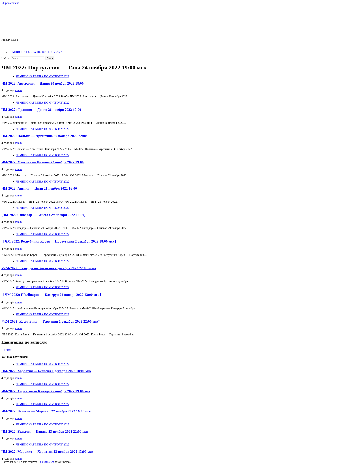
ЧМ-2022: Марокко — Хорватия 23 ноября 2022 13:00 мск (47, 451)
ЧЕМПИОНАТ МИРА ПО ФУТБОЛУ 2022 (35, 51)
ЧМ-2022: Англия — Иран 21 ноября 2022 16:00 (39, 188)
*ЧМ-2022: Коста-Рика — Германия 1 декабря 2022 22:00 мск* (50, 321)
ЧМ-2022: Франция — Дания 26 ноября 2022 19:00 (41, 110)
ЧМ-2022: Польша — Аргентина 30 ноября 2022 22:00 (44, 136)
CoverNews (47, 461)
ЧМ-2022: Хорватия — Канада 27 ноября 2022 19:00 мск (45, 391)
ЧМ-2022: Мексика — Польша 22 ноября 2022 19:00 (42, 162)
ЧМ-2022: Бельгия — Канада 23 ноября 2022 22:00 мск (44, 431)
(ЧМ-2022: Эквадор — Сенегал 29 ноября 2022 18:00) (43, 215)
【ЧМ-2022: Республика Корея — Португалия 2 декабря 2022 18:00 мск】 (59, 241)
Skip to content (10, 3)
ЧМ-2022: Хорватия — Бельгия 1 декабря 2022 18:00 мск (46, 371)
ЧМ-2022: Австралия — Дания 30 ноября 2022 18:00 (42, 83)
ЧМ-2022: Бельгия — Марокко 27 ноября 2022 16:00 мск (46, 411)
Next (8, 349)
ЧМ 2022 (17, 18)
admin (18, 90)
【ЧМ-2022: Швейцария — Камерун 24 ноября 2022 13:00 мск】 (52, 295)
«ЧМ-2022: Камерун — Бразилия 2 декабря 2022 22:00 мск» (48, 268)
